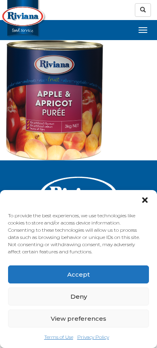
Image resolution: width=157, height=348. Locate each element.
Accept (78, 274)
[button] (145, 200)
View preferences (78, 318)
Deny (78, 296)
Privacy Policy (93, 337)
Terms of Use (58, 337)
